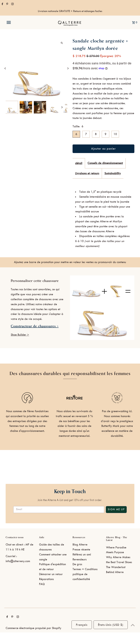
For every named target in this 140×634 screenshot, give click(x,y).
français (81, 624)
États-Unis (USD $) (110, 624)
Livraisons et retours (87, 173)
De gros (77, 564)
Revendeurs (80, 559)
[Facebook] (2, 4)
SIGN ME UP (116, 509)
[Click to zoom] (62, 43)
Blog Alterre (80, 544)
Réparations (46, 579)
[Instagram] (12, 4)
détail (78, 163)
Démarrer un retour (51, 574)
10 (115, 134)
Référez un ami (82, 554)
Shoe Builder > (20, 334)
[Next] (68, 68)
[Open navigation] (16, 22)
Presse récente (81, 549)
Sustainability (112, 173)
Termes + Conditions (85, 569)
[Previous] (5, 68)
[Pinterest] (6, 4)
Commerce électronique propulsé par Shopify (33, 628)
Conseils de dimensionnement (105, 163)
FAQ (42, 584)
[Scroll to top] (133, 625)
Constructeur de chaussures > (35, 326)
